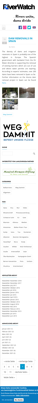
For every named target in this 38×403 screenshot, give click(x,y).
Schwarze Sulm (8, 218)
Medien (24, 222)
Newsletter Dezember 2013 (11, 311)
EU (18, 218)
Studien (6, 247)
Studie (5, 252)
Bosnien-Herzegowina (20, 237)
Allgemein (6, 192)
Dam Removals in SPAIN (20, 40)
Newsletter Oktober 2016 (11, 288)
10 (5, 372)
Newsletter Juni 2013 (9, 316)
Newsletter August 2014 (10, 304)
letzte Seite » (9, 377)
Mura (16, 242)
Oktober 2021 (7, 348)
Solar (25, 252)
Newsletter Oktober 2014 (11, 302)
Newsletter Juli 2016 (9, 290)
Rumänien (27, 232)
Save (24, 218)
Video (25, 208)
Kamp (5, 232)
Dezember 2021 (7, 353)
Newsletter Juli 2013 (9, 314)
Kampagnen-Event (24, 256)
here (4, 83)
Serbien (29, 261)
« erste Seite (9, 361)
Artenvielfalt (15, 252)
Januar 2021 (6, 329)
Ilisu (11, 208)
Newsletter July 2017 (9, 285)
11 (10, 372)
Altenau (15, 222)
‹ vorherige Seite (25, 361)
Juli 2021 (5, 342)
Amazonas (7, 227)
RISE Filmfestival (26, 247)
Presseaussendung (22, 213)
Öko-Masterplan (9, 256)
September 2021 (8, 345)
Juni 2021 (5, 340)
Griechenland (18, 266)
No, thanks (19, 400)
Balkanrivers (7, 188)
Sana (12, 232)
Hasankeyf (7, 242)
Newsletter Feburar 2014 (11, 309)
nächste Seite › (21, 372)
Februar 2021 (7, 331)
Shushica (6, 266)
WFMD (14, 247)
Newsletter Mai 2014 (9, 307)
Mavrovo (6, 222)
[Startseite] (19, 6)
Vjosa (5, 208)
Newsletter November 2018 (11, 281)
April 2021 (5, 337)
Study (23, 242)
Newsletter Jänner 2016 (10, 292)
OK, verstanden (7, 400)
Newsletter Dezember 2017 (11, 283)
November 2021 (7, 350)
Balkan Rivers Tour (20, 227)
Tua (19, 232)
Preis (21, 261)
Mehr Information (22, 395)
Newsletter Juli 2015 (9, 295)
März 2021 (6, 334)
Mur (18, 208)
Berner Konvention (10, 261)
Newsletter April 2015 (9, 297)
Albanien (6, 237)
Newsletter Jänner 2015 (10, 300)
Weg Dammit (7, 114)
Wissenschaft (8, 213)
